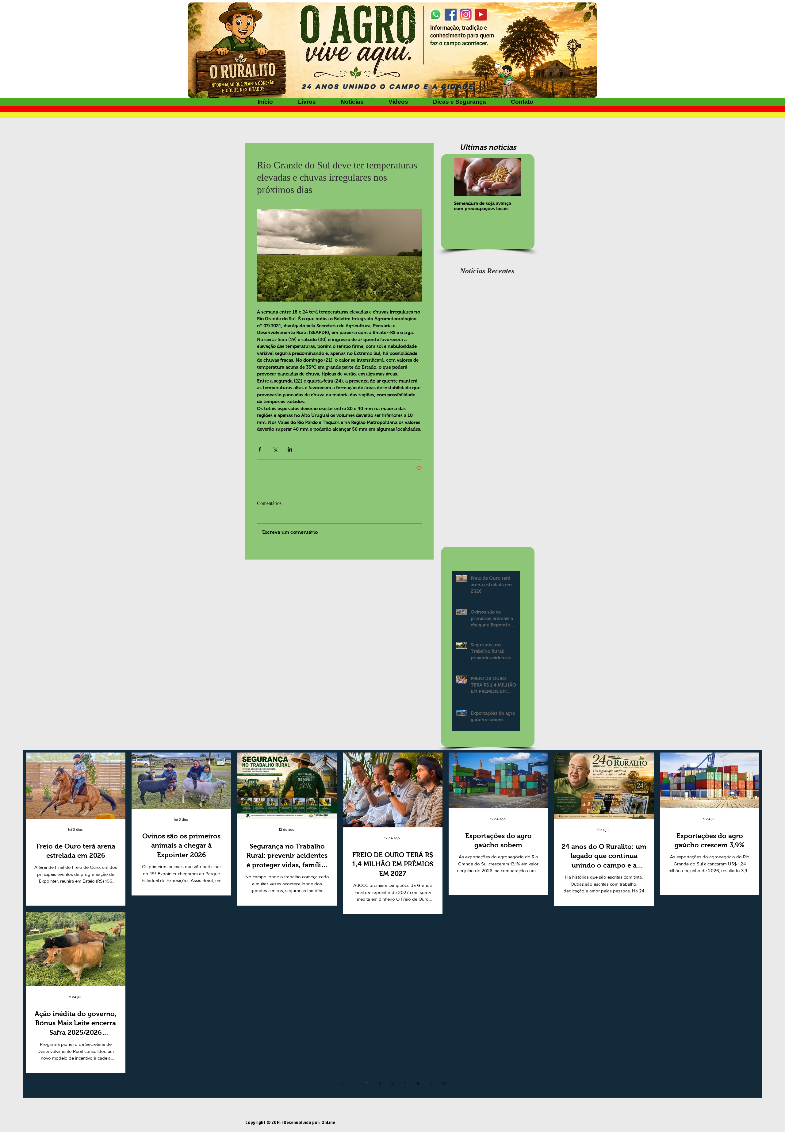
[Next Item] (511, 177)
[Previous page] (353, 1083)
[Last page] (444, 1083)
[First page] (341, 1083)
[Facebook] (451, 15)
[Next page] (431, 1083)
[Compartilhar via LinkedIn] (290, 449)
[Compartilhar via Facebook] (260, 449)
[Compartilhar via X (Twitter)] (275, 449)
